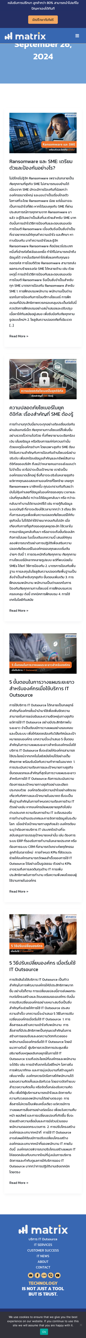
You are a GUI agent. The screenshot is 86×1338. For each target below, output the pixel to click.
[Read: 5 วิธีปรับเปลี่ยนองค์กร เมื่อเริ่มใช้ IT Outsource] (43, 934)
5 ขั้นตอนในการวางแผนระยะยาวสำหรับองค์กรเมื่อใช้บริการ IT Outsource (41, 688)
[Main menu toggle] (77, 36)
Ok (44, 1331)
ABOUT (43, 1261)
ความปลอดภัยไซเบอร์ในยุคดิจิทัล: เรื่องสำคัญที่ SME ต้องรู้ (41, 411)
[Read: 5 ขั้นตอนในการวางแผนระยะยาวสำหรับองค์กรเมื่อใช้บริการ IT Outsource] (43, 653)
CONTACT (43, 1267)
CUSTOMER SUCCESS (43, 1250)
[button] (43, 19)
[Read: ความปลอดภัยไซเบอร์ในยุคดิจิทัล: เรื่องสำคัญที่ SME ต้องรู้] (43, 378)
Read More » (18, 336)
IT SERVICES (43, 1244)
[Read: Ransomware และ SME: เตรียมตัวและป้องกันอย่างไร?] (43, 132)
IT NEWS (43, 1255)
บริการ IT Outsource (43, 1239)
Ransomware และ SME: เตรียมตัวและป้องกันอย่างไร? (41, 164)
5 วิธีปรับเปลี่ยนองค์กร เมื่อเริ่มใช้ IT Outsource (42, 966)
